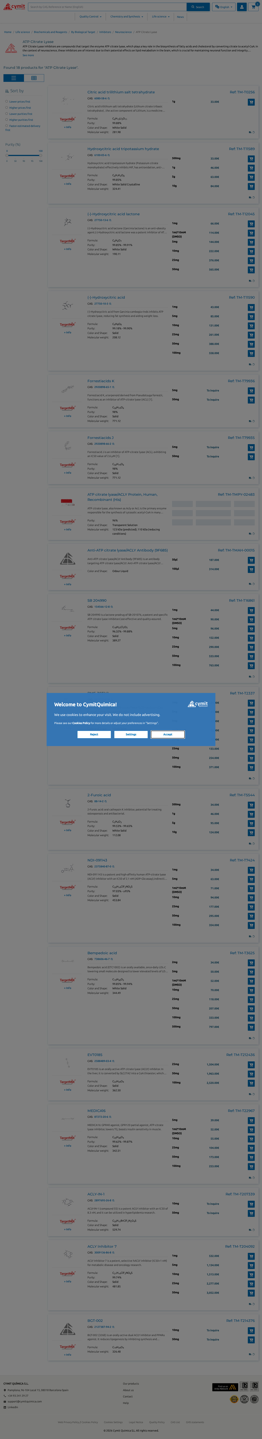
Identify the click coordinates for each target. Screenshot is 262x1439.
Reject (94, 734)
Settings (131, 734)
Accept (167, 734)
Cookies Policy (81, 723)
